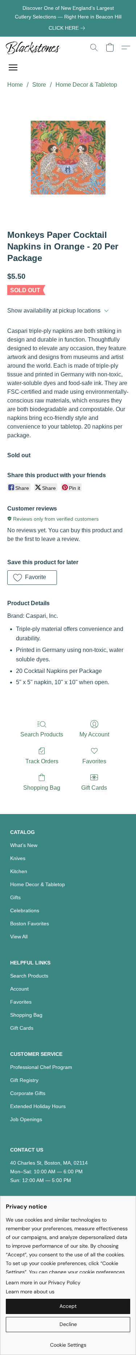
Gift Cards (94, 788)
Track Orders (41, 761)
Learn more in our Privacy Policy (43, 1282)
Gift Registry (24, 1080)
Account (19, 989)
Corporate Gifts (27, 1093)
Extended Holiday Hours (38, 1106)
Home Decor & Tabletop (86, 85)
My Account (94, 734)
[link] (68, 28)
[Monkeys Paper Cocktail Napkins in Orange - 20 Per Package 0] (68, 157)
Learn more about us (30, 1291)
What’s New (23, 845)
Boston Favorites (29, 923)
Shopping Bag (41, 788)
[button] (34, 47)
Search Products (41, 734)
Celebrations (24, 910)
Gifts (15, 897)
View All (19, 936)
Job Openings (26, 1119)
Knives (17, 858)
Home (15, 85)
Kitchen (18, 871)
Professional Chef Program (41, 1067)
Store (39, 85)
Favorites (94, 761)
